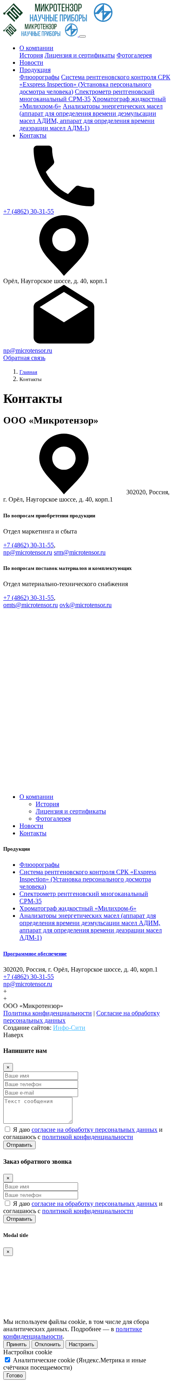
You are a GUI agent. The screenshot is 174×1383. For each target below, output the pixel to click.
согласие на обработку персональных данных (94, 1129)
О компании (36, 47)
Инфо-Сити (69, 1027)
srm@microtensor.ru (80, 552)
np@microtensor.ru (27, 350)
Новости (31, 62)
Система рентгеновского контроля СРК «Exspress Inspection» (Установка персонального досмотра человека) (94, 84)
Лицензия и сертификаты (80, 55)
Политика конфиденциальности (47, 1013)
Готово (14, 1375)
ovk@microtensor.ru (85, 604)
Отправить (19, 1145)
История (31, 55)
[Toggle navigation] (82, 36)
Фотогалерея (134, 55)
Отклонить (48, 1344)
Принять (16, 1344)
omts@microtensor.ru (30, 604)
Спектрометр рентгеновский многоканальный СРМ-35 (87, 95)
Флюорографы (39, 77)
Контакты (33, 135)
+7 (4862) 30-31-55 (28, 211)
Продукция (35, 69)
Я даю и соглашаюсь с (83, 1133)
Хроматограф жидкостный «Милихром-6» (77, 908)
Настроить (81, 1344)
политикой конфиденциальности (87, 1136)
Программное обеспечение (35, 954)
